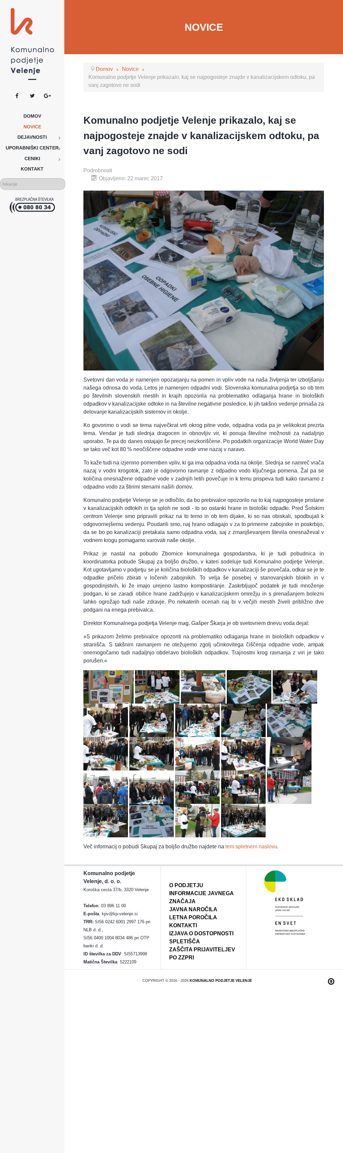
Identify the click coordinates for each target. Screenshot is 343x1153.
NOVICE (204, 27)
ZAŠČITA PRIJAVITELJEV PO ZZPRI (202, 953)
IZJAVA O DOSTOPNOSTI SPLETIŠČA (201, 937)
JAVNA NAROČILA (193, 909)
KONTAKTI (183, 925)
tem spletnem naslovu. (252, 846)
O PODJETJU (186, 885)
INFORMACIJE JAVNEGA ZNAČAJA (201, 897)
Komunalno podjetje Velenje (221, 980)
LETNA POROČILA (193, 917)
